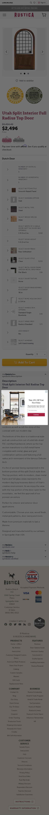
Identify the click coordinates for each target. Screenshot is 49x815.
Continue (36, 414)
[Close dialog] (46, 391)
